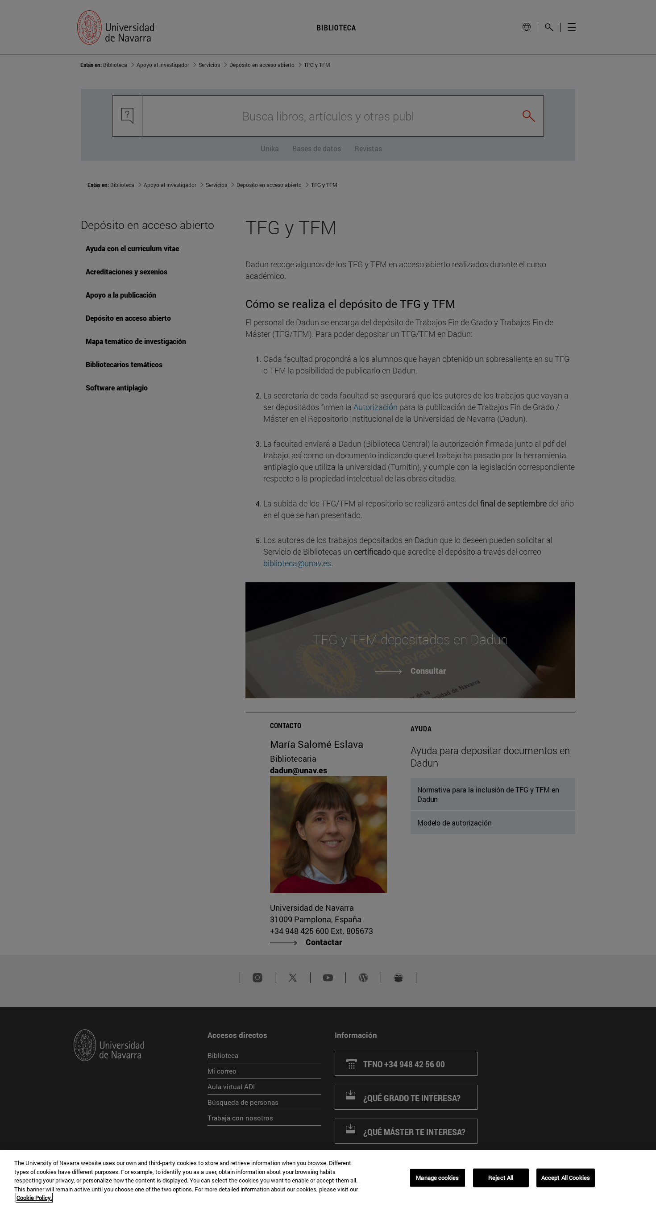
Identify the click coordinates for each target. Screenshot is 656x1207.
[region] (328, 1178)
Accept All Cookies (565, 1178)
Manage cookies (437, 1178)
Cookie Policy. (34, 1198)
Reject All (500, 1178)
